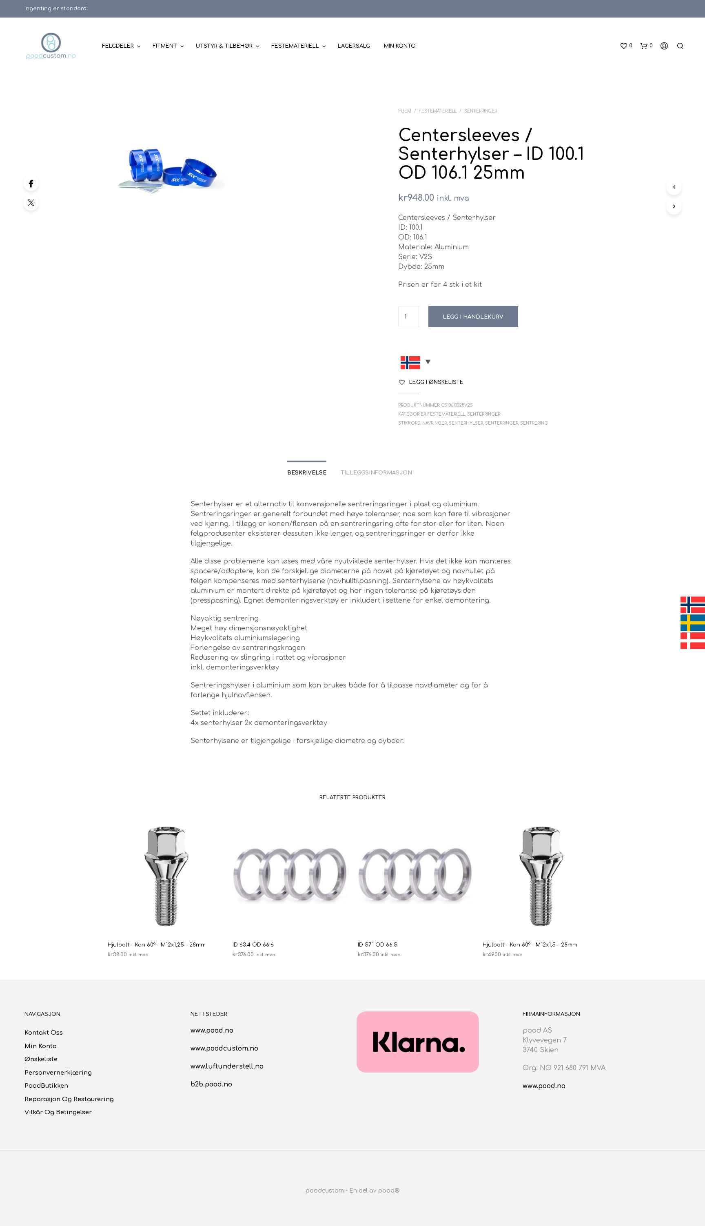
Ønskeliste (41, 1059)
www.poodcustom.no (224, 1048)
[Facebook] (31, 183)
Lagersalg (354, 46)
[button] (626, 46)
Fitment (165, 46)
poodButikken (46, 1085)
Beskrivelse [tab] (306, 473)
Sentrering (534, 423)
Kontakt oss (43, 1032)
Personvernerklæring (58, 1072)
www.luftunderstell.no (227, 1066)
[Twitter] (31, 203)
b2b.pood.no (211, 1084)
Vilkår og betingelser (58, 1112)
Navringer (434, 423)
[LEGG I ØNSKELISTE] (164, 919)
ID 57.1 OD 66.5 (377, 945)
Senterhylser (466, 423)
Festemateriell (295, 46)
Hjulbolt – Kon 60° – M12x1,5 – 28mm (530, 945)
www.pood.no (212, 1030)
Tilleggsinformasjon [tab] (376, 473)
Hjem (404, 111)
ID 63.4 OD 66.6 (253, 945)
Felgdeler (118, 46)
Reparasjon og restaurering (69, 1099)
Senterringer (480, 111)
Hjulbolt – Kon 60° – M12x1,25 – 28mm (157, 945)
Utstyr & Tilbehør (224, 46)
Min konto (400, 46)
